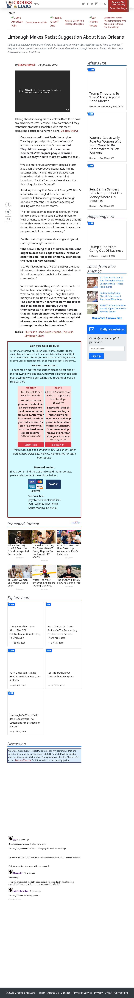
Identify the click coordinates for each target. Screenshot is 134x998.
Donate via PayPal (53, 484)
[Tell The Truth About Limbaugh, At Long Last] (63, 659)
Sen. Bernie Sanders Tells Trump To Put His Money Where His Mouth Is (105, 195)
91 (10, 693)
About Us (53, 992)
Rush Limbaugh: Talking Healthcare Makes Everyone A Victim (25, 676)
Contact (65, 992)
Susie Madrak (26, 64)
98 (90, 114)
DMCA (108, 992)
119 (90, 70)
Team (42, 992)
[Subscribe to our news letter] (100, 4)
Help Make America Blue (107, 318)
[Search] (105, 4)
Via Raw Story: (69, 131)
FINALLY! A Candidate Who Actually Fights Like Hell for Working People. (113, 308)
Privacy (98, 992)
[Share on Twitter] (8, 212)
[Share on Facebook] (8, 204)
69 (90, 166)
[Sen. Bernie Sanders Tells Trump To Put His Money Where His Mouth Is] (106, 175)
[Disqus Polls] (44, 798)
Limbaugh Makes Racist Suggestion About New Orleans (65, 37)
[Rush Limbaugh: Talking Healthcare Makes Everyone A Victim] (25, 659)
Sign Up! (96, 356)
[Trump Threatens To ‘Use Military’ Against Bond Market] (106, 79)
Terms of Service (23, 760)
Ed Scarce (93, 256)
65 (48, 650)
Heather (93, 158)
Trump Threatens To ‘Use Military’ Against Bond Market (104, 97)
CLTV (36, 4)
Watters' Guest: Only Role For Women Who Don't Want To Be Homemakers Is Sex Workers (105, 145)
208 (10, 604)
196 (10, 650)
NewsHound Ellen (97, 106)
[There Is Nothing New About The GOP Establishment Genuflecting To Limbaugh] (25, 612)
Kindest (35, 491)
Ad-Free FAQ (58, 453)
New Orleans (53, 332)
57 (90, 223)
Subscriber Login (118, 8)
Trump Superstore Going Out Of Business (106, 249)
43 (8, 219)
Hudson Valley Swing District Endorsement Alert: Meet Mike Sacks (111, 296)
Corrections (121, 992)
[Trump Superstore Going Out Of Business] (106, 232)
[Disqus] (44, 867)
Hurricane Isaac (34, 332)
